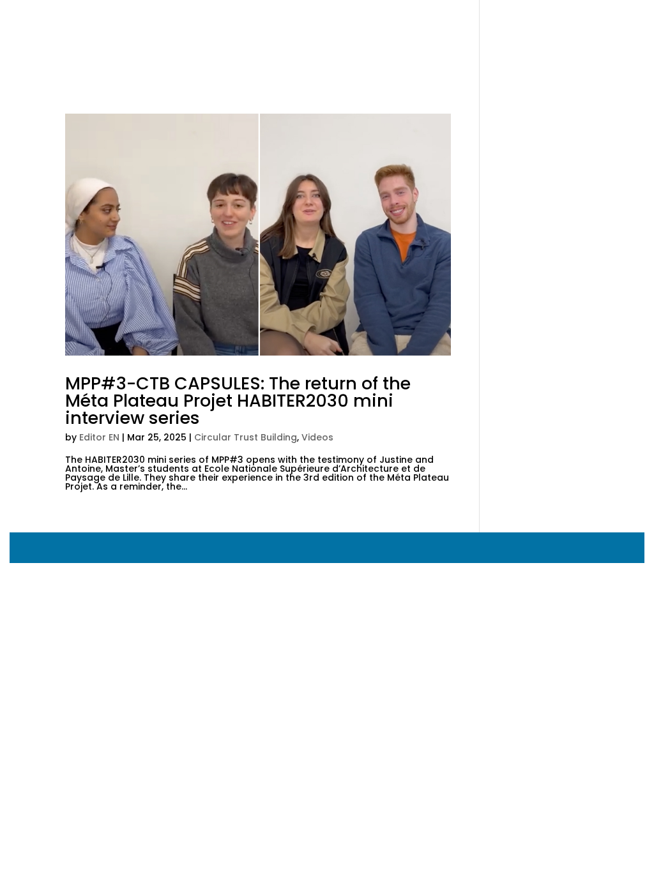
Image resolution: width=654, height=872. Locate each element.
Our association (232, 38)
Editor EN (99, 437)
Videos (317, 437)
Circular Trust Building (245, 437)
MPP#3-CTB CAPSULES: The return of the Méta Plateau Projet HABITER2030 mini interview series (238, 401)
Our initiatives (323, 38)
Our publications (429, 38)
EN (491, 38)
